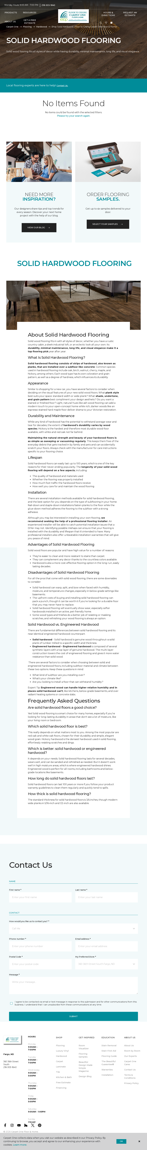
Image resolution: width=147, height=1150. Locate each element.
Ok (121, 1141)
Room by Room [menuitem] (132, 1051)
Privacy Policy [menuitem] (131, 1083)
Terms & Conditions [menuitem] (130, 1076)
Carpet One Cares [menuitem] (130, 1063)
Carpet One (12, 26)
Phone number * (17, 939)
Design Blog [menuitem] (85, 1076)
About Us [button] (10, 21)
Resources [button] (29, 12)
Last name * (81, 890)
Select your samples (105, 224)
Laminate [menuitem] (61, 1066)
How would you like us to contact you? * (29, 921)
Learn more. (20, 1144)
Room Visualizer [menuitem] (84, 1047)
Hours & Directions (108, 14)
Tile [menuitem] (58, 1072)
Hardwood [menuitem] (61, 1056)
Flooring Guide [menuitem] (109, 1056)
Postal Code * (15, 957)
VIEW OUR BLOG (36, 227)
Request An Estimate (130, 14)
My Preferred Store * (85, 957)
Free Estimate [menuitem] (63, 1082)
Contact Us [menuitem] (130, 1069)
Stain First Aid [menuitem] (108, 1051)
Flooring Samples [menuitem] (83, 1055)
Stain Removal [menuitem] (108, 1045)
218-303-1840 (48, 5)
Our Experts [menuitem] (130, 1056)
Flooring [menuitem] (60, 1045)
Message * (14, 975)
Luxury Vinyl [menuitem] (62, 1051)
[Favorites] (106, 23)
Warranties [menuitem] (107, 1069)
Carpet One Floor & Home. (24, 1131)
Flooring (27, 26)
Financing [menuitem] (61, 1088)
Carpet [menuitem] (59, 1061)
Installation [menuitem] (107, 1075)
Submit (73, 1016)
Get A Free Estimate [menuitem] (30, 21)
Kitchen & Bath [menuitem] (64, 1077)
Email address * (83, 939)
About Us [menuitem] (129, 1045)
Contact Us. (62, 85)
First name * (15, 890)
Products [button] (11, 12)
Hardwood (41, 26)
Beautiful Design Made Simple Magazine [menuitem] (85, 1066)
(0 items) (111, 23)
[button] (100, 23)
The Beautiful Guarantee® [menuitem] (108, 1063)
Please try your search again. (73, 115)
